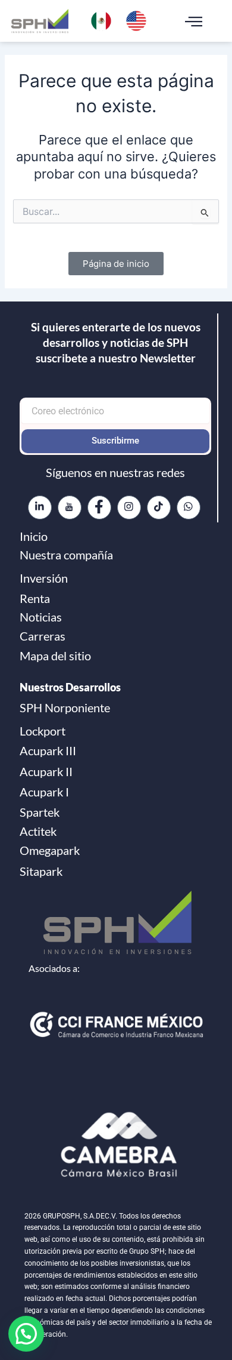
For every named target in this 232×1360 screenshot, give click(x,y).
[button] (194, 21)
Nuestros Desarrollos (70, 687)
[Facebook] (99, 507)
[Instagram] (129, 507)
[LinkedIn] (40, 507)
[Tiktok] (159, 507)
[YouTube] (69, 507)
